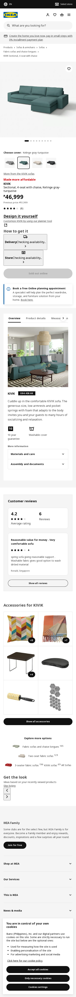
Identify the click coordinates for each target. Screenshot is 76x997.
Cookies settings (38, 987)
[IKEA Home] (11, 15)
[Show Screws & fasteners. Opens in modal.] (55, 697)
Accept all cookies (38, 969)
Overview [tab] (14, 318)
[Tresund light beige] (37, 163)
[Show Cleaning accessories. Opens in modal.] (21, 697)
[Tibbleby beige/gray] (10, 163)
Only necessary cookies (38, 978)
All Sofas (66, 765)
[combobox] (37, 25)
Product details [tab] (36, 318)
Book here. (27, 299)
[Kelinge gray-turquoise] (23, 163)
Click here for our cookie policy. (25, 960)
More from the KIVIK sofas (19, 173)
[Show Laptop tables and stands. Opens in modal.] (55, 663)
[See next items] (63, 318)
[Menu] (68, 14)
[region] (38, 99)
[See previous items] (7, 791)
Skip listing (10, 785)
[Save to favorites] (68, 68)
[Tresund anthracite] (51, 163)
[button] (17, 433)
